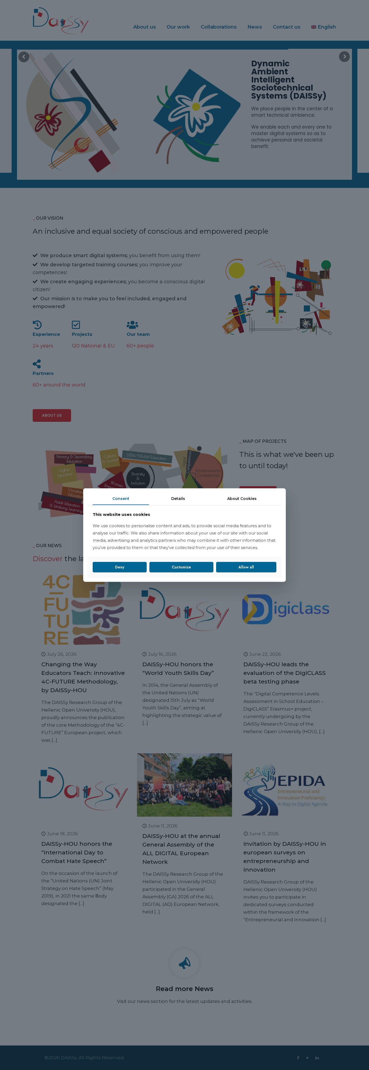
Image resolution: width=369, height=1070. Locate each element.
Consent (120, 498)
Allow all (246, 567)
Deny (119, 567)
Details (178, 498)
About (242, 498)
